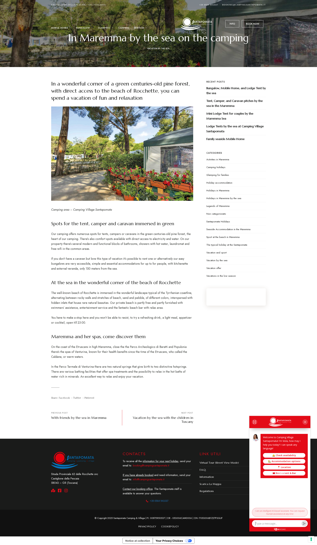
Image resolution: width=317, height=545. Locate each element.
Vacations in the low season (221, 276)
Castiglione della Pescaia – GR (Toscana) (78, 5)
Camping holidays (215, 167)
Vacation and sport (216, 252)
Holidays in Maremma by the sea (223, 198)
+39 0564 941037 (208, 5)
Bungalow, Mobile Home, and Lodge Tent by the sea (236, 90)
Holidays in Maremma (217, 190)
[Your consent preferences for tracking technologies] (311, 539)
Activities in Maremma (217, 159)
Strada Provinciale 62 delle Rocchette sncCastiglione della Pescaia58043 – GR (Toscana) (74, 478)
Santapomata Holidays (218, 221)
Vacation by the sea (158, 48)
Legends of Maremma (217, 206)
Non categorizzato (216, 214)
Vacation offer (213, 268)
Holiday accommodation (219, 183)
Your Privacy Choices (169, 540)
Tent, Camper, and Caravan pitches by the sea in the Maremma (234, 103)
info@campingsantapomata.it (148, 479)
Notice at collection (137, 540)
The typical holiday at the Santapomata (226, 245)
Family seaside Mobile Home (225, 139)
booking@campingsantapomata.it (244, 5)
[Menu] (54, 19)
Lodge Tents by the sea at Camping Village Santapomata (235, 128)
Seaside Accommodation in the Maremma (228, 229)
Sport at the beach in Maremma (223, 237)
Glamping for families (217, 175)
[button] (232, 23)
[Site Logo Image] (196, 24)
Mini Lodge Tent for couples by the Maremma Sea (229, 116)
